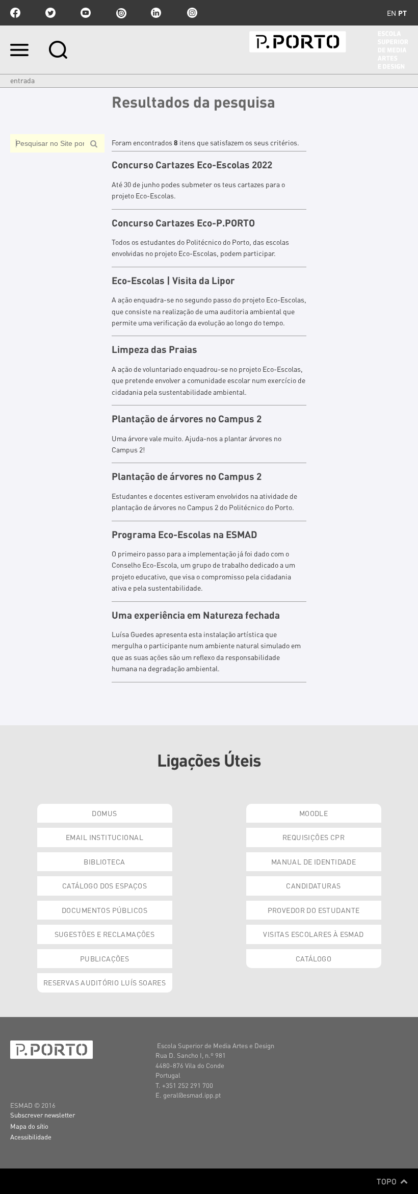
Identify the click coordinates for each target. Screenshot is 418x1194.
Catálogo (313, 958)
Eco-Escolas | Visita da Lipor (173, 280)
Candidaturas (313, 885)
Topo (388, 1181)
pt (402, 12)
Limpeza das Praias (154, 349)
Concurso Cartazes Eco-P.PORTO (183, 222)
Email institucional (104, 837)
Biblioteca (104, 861)
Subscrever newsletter (42, 1114)
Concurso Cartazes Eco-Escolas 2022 (192, 164)
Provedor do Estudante (314, 909)
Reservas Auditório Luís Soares (104, 982)
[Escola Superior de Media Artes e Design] (328, 50)
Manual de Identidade (313, 861)
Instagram (191, 13)
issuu (121, 13)
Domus (104, 813)
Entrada (22, 80)
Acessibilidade (30, 1136)
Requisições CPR (313, 837)
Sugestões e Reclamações (105, 933)
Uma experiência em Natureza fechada (196, 615)
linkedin (156, 13)
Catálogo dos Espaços (104, 885)
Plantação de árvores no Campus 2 (187, 418)
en (391, 12)
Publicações (104, 958)
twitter (50, 13)
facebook (15, 13)
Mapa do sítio (29, 1126)
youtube (86, 13)
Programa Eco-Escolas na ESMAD (184, 534)
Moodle (313, 813)
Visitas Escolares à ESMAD (313, 933)
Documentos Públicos (104, 909)
